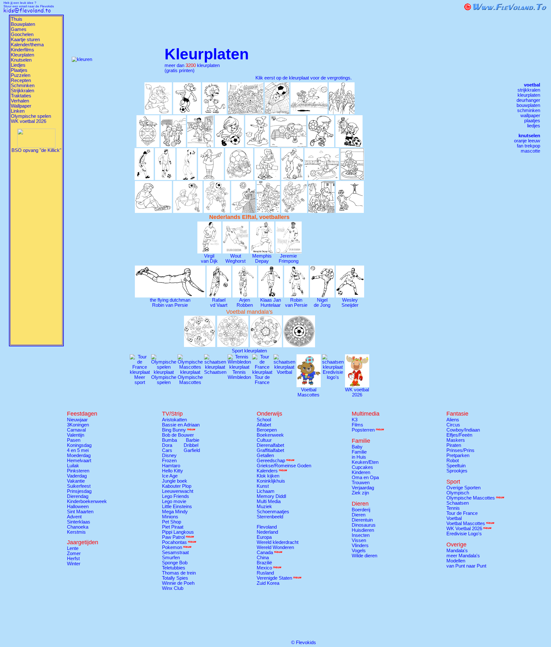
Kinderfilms (22, 49)
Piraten (453, 445)
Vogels (359, 550)
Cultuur (264, 440)
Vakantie (76, 481)
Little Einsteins (177, 506)
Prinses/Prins (460, 450)
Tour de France (462, 513)
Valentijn (75, 435)
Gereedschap (271, 460)
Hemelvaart (79, 460)
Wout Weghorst (235, 258)
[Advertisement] (36, 248)
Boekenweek (270, 435)
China (263, 557)
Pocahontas (174, 542)
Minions (170, 516)
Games (18, 29)
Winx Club (172, 588)
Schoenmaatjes (273, 511)
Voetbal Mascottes (309, 392)
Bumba (169, 440)
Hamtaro (171, 465)
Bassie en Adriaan (181, 424)
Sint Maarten (80, 511)
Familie (359, 452)
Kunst (263, 486)
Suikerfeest (79, 486)
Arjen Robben (245, 302)
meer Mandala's (463, 555)
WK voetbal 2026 (28, 121)
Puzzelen (20, 75)
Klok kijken (268, 475)
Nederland (267, 532)
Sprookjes (456, 470)
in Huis (359, 457)
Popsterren (363, 430)
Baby (357, 446)
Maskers (455, 440)
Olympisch (457, 492)
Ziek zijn (360, 492)
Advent (74, 516)
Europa (264, 537)
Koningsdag (79, 445)
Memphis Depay (262, 258)
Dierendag (77, 496)
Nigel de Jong (322, 302)
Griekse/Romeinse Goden (284, 465)
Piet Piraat (172, 527)
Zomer (74, 553)
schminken (528, 110)
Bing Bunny (174, 430)
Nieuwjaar (77, 419)
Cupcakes (362, 467)
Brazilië (264, 562)
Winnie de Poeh (178, 583)
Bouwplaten (23, 24)
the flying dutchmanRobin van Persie (170, 302)
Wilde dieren (364, 555)
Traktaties (21, 95)
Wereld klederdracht (277, 542)
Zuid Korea (268, 583)
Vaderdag (77, 475)
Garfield (192, 450)
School (264, 419)
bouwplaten (528, 105)
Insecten (361, 535)
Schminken (22, 85)
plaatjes (532, 120)
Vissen (359, 540)
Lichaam (266, 491)
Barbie (192, 440)
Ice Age (170, 475)
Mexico (264, 567)
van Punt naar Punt (466, 565)
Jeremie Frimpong (288, 258)
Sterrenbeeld (270, 516)
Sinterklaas (78, 521)
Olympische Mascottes (470, 497)
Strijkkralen (22, 90)
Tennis (453, 508)
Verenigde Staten (274, 578)
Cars (167, 450)
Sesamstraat (175, 552)
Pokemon (172, 547)
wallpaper (530, 115)
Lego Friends (175, 496)
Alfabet (264, 424)
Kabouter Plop (176, 486)
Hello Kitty (172, 470)
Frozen (169, 460)
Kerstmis (76, 532)
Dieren (358, 514)
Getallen (265, 455)
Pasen (73, 440)
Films (357, 424)
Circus (453, 424)
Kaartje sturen (25, 39)
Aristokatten (174, 419)
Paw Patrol (173, 537)
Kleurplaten (22, 54)
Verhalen (20, 100)
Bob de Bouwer (178, 435)
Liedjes (18, 65)
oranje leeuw (527, 140)
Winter (73, 563)
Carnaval (76, 430)
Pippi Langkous (178, 532)
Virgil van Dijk (209, 258)
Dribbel (191, 445)
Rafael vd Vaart (218, 302)
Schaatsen (457, 503)
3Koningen (78, 424)
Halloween (78, 506)
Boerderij (361, 509)
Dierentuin (362, 520)
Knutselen (21, 60)
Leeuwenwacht (177, 491)
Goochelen (22, 34)
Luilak (73, 465)
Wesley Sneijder (350, 302)
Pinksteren (78, 470)
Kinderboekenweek (87, 501)
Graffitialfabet (270, 450)
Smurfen (171, 557)
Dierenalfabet (270, 445)
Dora (167, 445)
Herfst (73, 558)
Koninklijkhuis (271, 481)
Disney (169, 455)
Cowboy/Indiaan (463, 430)
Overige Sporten (463, 487)
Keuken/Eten (365, 462)
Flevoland (267, 527)
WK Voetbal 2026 (464, 528)
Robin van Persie (296, 302)
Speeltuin (456, 465)
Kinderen (361, 472)
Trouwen (361, 482)
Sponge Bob (174, 562)
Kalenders (267, 470)
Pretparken (457, 455)
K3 (354, 419)
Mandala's (457, 550)
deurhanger (528, 100)
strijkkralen (529, 90)
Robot (452, 460)
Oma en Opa (365, 477)
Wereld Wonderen (275, 547)
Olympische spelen (31, 116)
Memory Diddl (271, 496)
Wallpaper (21, 106)
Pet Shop (171, 521)
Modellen (455, 560)
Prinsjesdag (79, 491)
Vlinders (360, 545)
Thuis (16, 19)
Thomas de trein (179, 573)
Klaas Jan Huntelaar (270, 302)
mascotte (530, 151)
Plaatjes (19, 70)
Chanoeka (77, 527)
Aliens (452, 419)
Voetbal (454, 518)
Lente (72, 548)
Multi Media (269, 501)
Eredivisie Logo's (464, 533)
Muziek (264, 506)
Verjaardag (363, 487)
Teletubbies (173, 567)
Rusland (265, 573)
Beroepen (267, 430)
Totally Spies (175, 578)
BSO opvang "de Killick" (36, 150)
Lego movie (174, 501)
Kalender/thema (27, 44)
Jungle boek (174, 481)
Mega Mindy (175, 511)
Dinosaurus (364, 525)
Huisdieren (363, 530)
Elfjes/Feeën (459, 435)
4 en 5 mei (78, 450)
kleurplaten (529, 95)
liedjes (533, 125)
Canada (265, 552)
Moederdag (79, 455)
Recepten (21, 80)
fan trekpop (528, 145)
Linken (18, 111)
